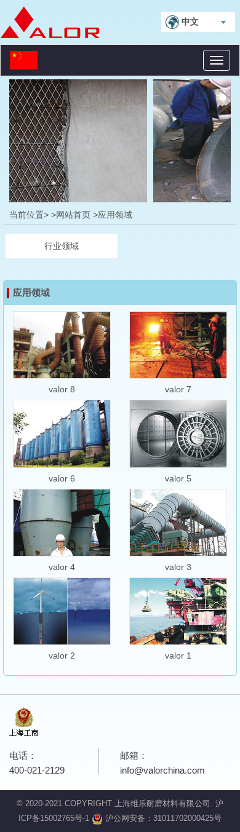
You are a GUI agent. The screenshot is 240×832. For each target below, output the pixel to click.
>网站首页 (70, 215)
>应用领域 (112, 215)
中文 (189, 21)
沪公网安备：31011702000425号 (162, 818)
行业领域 (61, 246)
